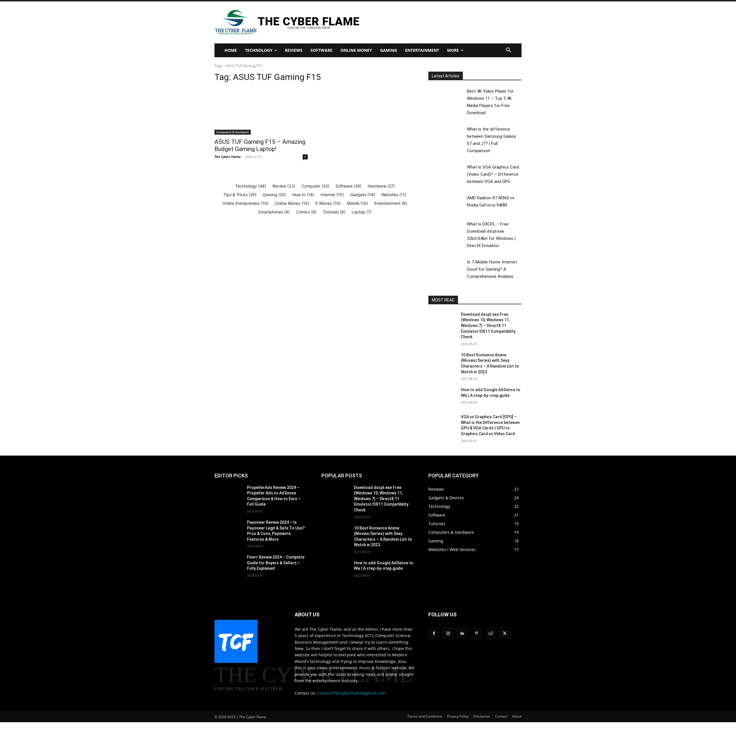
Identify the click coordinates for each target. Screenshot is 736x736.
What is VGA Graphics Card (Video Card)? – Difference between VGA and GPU (493, 174)
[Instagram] (448, 633)
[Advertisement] (435, 21)
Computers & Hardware (232, 132)
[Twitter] (504, 633)
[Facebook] (434, 633)
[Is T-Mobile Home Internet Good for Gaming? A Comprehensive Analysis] (447, 268)
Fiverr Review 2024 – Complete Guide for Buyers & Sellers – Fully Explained (275, 563)
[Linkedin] (462, 633)
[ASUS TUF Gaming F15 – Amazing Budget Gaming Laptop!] (261, 111)
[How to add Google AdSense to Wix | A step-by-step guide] (442, 397)
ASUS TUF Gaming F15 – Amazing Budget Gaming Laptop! (259, 145)
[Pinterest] (476, 633)
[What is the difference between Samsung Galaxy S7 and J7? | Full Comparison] (447, 135)
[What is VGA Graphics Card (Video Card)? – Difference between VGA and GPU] (447, 173)
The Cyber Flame (227, 156)
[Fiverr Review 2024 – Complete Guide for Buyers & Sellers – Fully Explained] (228, 564)
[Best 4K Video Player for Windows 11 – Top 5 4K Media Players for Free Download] (447, 97)
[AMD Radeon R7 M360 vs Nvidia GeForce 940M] (447, 203)
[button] (508, 50)
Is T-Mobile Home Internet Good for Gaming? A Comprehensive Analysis (492, 269)
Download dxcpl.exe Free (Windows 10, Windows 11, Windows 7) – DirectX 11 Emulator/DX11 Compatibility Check (488, 325)
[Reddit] (490, 633)
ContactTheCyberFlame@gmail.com (351, 693)
